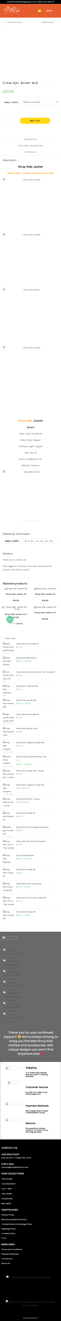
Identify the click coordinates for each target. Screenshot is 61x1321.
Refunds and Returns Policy (14, 1219)
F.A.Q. (4, 1238)
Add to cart (35, 121)
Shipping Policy (8, 1228)
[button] (6, 986)
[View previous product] (5, 22)
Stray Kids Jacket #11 (45, 612)
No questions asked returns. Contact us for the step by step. (37, 1130)
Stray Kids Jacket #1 (45, 594)
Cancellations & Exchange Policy (16, 1224)
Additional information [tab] (30, 146)
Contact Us (6, 1258)
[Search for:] (55, 10)
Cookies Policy (8, 1233)
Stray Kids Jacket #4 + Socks (16, 615)
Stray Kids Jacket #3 (16, 594)
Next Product (47, 22)
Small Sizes (11, 102)
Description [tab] (30, 139)
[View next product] (56, 22)
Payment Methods (10, 1254)
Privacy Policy (7, 1214)
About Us (5, 1263)
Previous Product (15, 22)
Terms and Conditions (11, 1249)
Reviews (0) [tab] (30, 152)
